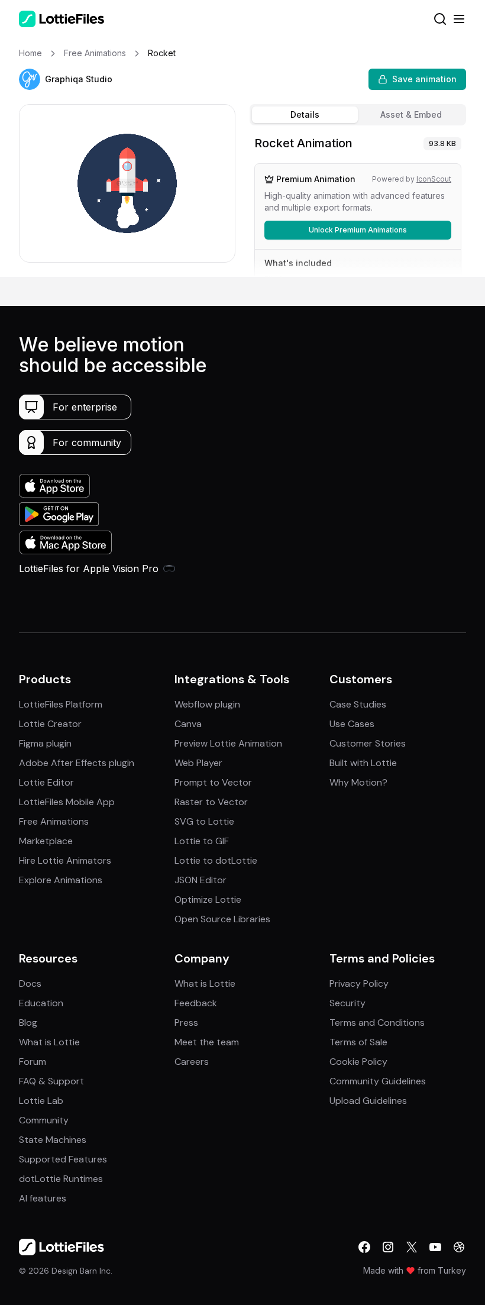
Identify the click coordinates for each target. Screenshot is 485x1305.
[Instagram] (388, 1247)
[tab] (305, 114)
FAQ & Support (51, 1081)
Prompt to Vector (213, 782)
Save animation (424, 79)
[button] (29, 79)
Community (44, 1120)
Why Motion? (358, 782)
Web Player (198, 763)
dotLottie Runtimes (61, 1178)
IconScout (433, 179)
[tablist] (358, 114)
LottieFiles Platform (60, 704)
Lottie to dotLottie (215, 860)
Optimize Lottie (207, 899)
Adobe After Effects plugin (76, 763)
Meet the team (206, 1042)
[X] (412, 1247)
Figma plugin (45, 743)
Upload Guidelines (368, 1100)
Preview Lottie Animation (228, 743)
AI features (42, 1198)
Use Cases (351, 724)
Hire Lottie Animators (65, 860)
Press (186, 1022)
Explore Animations (60, 880)
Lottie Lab (41, 1100)
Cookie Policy (358, 1061)
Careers (191, 1061)
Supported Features (63, 1159)
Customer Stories (367, 743)
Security (347, 1003)
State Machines (52, 1139)
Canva (188, 724)
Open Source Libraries (222, 919)
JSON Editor (200, 880)
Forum (32, 1061)
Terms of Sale (358, 1042)
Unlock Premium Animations (358, 229)
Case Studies (357, 704)
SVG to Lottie (204, 821)
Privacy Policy (359, 983)
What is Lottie (49, 1042)
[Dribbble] (459, 1247)
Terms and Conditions (377, 1022)
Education (41, 1003)
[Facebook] (364, 1247)
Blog (28, 1022)
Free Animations (54, 821)
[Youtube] (435, 1247)
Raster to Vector (211, 802)
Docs (30, 983)
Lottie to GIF (201, 841)
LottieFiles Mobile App (67, 802)
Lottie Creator (50, 724)
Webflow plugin (207, 704)
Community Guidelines (377, 1081)
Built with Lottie (363, 763)
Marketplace (46, 841)
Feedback (195, 1003)
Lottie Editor (46, 782)
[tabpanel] (358, 203)
